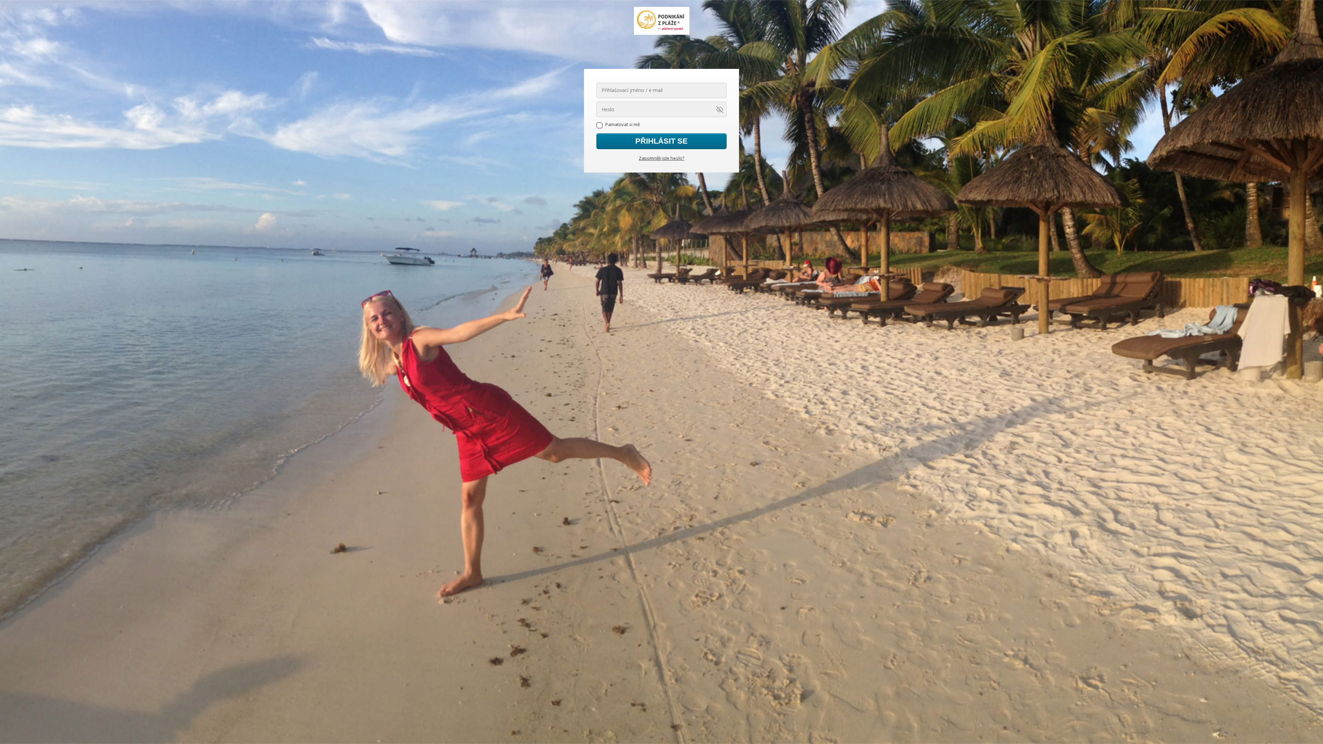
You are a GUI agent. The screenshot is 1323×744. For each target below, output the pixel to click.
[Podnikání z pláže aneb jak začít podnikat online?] (661, 21)
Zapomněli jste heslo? (661, 158)
